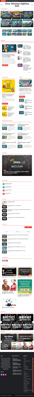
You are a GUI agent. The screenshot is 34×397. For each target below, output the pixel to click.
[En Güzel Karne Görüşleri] (9, 338)
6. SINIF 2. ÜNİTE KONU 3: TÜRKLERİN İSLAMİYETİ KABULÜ (16, 217)
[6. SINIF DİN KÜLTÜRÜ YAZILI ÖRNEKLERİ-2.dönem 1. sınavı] (21, 106)
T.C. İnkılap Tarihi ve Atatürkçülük (28, 369)
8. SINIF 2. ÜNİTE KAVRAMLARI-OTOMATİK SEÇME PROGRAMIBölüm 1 (16, 16)
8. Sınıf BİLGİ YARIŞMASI (11, 201)
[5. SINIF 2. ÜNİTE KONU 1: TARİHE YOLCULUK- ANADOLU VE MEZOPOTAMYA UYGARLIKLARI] (4, 210)
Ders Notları (25, 391)
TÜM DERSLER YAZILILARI (28, 390)
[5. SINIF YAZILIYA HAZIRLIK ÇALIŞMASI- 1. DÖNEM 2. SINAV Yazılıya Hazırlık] (17, 346)
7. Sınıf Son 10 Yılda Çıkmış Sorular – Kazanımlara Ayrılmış (11, 109)
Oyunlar (25, 365)
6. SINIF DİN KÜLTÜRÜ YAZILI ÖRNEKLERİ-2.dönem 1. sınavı (27, 25)
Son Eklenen (7, 231)
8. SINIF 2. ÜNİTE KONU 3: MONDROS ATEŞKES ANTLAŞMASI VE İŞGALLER (16, 327)
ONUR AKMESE (5, 53)
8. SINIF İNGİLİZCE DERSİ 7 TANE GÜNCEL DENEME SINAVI (8, 134)
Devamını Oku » (5, 65)
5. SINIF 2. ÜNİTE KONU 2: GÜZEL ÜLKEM (14, 213)
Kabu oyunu (25, 380)
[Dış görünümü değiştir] (31, 5)
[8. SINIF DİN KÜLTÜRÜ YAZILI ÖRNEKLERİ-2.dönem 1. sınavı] (4, 248)
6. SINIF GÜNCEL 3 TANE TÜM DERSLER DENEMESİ (23, 125)
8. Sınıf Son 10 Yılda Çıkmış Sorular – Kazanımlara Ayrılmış (8, 96)
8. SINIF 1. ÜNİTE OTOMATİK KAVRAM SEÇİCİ (26, 16)
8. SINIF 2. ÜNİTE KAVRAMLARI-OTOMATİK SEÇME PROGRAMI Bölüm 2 (6, 16)
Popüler (17, 231)
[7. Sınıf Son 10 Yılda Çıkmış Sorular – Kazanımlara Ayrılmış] (4, 108)
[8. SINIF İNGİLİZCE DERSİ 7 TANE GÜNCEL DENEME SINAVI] (4, 137)
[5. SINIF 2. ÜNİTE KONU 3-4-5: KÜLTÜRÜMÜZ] (4, 206)
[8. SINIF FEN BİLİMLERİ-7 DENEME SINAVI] (20, 146)
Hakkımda (22, 395)
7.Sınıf (25, 362)
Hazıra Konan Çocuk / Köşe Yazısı (9, 276)
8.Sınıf (25, 359)
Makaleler (25, 374)
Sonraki (29, 72)
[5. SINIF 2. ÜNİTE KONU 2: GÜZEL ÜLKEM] (4, 214)
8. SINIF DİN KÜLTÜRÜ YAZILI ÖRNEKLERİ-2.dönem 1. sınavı (5, 25)
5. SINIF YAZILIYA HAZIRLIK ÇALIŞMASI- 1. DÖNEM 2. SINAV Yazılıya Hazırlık (16, 347)
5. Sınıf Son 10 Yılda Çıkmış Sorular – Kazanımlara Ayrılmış (11, 115)
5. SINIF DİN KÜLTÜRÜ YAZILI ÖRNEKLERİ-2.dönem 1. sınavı (28, 114)
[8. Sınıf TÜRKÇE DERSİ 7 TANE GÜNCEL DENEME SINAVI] (20, 137)
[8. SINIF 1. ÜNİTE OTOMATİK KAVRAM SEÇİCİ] (27, 15)
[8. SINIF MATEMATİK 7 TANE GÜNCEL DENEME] (4, 146)
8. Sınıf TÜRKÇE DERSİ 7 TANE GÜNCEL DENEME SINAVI (23, 134)
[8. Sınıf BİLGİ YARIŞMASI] (4, 203)
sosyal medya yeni (26, 381)
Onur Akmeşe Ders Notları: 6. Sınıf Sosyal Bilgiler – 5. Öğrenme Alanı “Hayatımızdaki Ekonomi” (27, 59)
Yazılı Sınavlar (26, 384)
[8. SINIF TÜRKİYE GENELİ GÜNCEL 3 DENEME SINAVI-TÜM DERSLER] (4, 128)
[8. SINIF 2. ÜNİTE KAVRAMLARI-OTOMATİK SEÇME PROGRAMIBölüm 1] (4, 240)
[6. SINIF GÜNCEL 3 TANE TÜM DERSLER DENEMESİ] (20, 128)
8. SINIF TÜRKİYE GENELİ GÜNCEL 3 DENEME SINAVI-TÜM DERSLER (8, 125)
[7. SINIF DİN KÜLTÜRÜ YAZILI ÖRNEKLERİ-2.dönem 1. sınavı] (21, 100)
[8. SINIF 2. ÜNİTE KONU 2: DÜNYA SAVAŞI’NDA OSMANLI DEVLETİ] (27, 326)
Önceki (5, 72)
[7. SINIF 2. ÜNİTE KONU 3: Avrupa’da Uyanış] (6, 326)
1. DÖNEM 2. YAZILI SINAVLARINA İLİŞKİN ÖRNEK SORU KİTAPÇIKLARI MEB (5, 347)
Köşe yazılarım (26, 373)
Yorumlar (28, 231)
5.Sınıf (25, 358)
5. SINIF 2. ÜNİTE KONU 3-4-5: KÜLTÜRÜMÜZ (14, 205)
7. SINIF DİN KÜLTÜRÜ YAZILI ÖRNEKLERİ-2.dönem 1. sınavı (16, 25)
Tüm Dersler (25, 387)
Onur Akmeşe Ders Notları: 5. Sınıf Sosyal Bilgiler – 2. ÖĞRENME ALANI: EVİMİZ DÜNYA (27, 53)
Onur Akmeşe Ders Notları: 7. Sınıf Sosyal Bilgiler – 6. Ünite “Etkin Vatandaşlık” (8, 56)
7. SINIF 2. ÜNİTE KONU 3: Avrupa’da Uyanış (6, 328)
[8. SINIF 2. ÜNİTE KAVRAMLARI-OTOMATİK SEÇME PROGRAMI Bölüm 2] (4, 236)
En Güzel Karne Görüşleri (8, 340)
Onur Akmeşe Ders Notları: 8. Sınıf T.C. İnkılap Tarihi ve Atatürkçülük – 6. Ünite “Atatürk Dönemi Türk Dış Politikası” (27, 68)
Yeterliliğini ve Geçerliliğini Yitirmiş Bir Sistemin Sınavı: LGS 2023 (25, 295)
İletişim (20, 395)
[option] (17, 19)
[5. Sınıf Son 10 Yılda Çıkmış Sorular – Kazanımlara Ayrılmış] (4, 114)
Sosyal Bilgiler (26, 366)
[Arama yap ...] (32, 5)
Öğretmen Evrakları (26, 383)
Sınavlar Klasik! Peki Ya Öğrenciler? (25, 276)
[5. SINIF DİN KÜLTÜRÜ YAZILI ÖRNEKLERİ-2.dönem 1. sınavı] (21, 112)
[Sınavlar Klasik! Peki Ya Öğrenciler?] (25, 338)
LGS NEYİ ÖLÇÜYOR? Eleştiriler (8, 307)
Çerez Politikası (26, 395)
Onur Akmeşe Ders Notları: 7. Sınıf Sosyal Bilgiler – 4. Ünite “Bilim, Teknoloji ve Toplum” (27, 47)
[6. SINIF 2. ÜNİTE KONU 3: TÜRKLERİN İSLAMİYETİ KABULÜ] (4, 218)
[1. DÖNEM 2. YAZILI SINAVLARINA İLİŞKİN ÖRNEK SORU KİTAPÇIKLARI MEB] (17, 165)
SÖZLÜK (25, 377)
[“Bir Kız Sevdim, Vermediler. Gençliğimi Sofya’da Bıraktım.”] (27, 346)
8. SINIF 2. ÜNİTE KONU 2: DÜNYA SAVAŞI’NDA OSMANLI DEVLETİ (27, 327)
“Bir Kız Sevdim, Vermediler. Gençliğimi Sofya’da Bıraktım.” (8, 292)
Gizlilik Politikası (31, 395)
